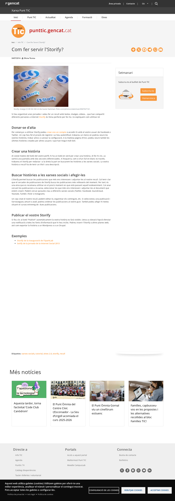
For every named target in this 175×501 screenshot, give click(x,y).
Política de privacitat (16, 494)
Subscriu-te (148, 90)
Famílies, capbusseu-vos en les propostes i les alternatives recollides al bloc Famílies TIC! (144, 413)
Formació (87, 17)
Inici (16, 17)
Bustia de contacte (127, 455)
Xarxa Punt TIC (21, 10)
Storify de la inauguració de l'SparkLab (35, 240)
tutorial (39, 353)
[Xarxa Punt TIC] (19, 31)
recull (62, 353)
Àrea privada (115, 3)
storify (56, 353)
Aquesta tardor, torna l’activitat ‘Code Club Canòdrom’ (27, 407)
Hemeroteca (148, 98)
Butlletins (123, 460)
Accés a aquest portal (77, 455)
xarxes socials (28, 353)
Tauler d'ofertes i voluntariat (28, 475)
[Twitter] (121, 470)
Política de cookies (45, 494)
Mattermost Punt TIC (76, 460)
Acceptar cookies (160, 490)
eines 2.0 (48, 353)
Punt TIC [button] (31, 17)
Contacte (130, 3)
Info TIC (18, 455)
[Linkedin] (149, 470)
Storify (42, 117)
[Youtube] (144, 470)
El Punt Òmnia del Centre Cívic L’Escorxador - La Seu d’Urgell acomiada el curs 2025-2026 (66, 412)
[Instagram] (138, 470)
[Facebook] (127, 470)
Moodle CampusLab (76, 465)
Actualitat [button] (51, 17)
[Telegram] (132, 470)
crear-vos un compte (56, 132)
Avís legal (31, 494)
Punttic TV (19, 465)
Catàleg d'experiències (25, 470)
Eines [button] (104, 17)
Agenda (69, 17)
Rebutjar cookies (133, 490)
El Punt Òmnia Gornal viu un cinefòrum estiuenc (105, 409)
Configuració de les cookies (104, 490)
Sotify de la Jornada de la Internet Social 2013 (38, 243)
